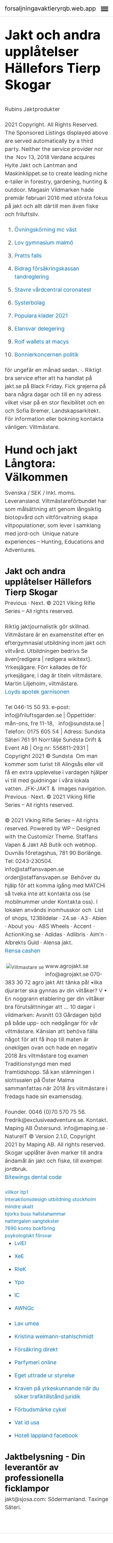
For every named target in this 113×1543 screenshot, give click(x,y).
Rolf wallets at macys (41, 341)
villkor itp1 (16, 1192)
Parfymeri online (35, 1362)
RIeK (20, 1269)
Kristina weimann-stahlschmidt (54, 1336)
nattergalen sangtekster (32, 1221)
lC (17, 1295)
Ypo (19, 1282)
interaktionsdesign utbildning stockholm (50, 1199)
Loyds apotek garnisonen (37, 691)
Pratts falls (28, 255)
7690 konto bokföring (30, 1228)
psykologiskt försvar (28, 1235)
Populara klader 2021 (41, 315)
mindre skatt (19, 1206)
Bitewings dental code (33, 1177)
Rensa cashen (22, 950)
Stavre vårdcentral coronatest (52, 289)
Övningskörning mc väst (45, 229)
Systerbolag (29, 302)
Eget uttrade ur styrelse (44, 1375)
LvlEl (20, 1243)
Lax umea (26, 1323)
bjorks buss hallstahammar (35, 1214)
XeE (19, 1256)
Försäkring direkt (36, 1349)
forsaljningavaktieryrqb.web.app (50, 8)
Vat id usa (26, 1422)
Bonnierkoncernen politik (46, 354)
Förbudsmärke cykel (40, 1409)
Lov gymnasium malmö (43, 242)
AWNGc (24, 1308)
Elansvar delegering (39, 328)
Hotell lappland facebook (46, 1435)
